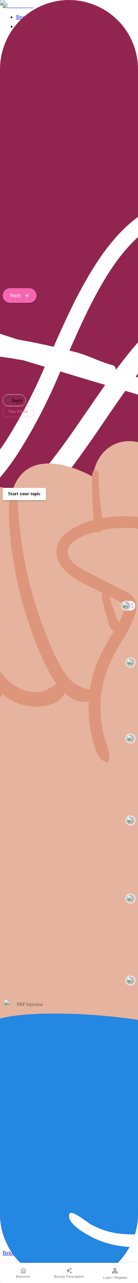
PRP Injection (30, 1004)
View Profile (18, 411)
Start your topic (24, 493)
